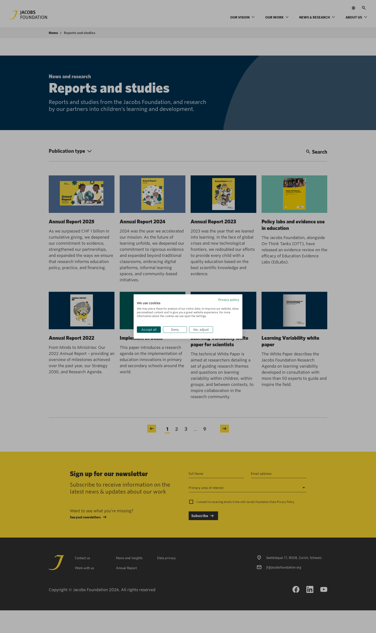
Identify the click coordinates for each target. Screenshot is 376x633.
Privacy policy (228, 299)
